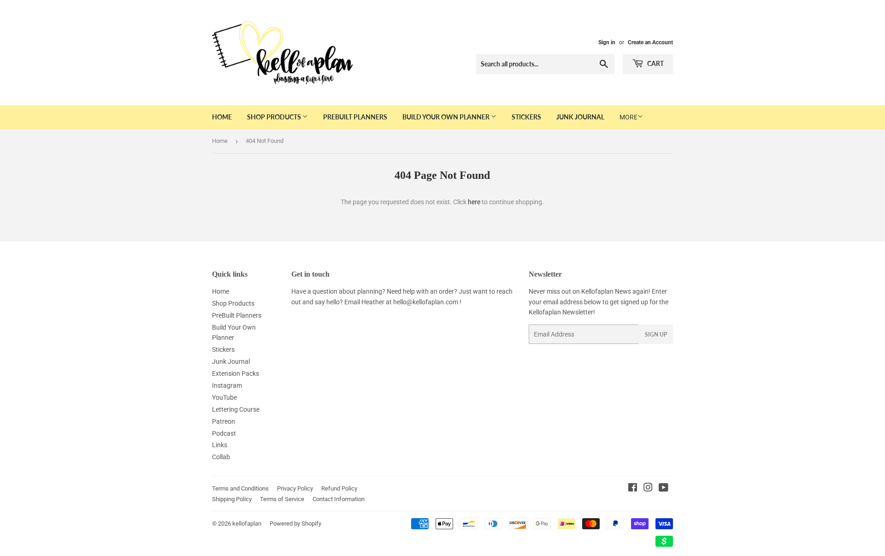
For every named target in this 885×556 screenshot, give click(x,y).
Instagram (227, 385)
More (628, 117)
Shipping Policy (232, 499)
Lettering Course (236, 409)
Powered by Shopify (295, 523)
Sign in (606, 42)
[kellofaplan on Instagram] (648, 488)
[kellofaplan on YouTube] (663, 488)
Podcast (224, 433)
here (474, 202)
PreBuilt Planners (355, 117)
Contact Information (339, 499)
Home (222, 117)
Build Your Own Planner (446, 117)
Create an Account (650, 42)
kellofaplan (246, 523)
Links (219, 445)
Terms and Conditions (240, 488)
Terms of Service (282, 499)
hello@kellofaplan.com (425, 302)
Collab (221, 457)
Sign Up (656, 334)
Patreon (223, 421)
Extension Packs (235, 373)
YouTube (224, 397)
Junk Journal (580, 117)
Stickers (526, 117)
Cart (655, 63)
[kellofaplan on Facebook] (632, 488)
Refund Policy (339, 488)
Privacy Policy (295, 488)
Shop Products (274, 117)
